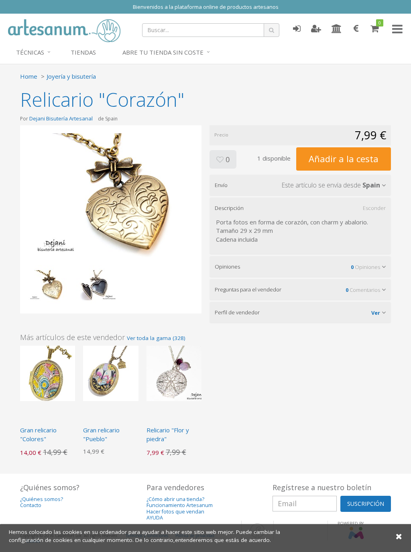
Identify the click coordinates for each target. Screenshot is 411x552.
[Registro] (316, 29)
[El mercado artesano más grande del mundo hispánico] (64, 30)
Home (28, 76)
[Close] (399, 536)
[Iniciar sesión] (296, 29)
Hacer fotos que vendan (175, 511)
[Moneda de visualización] (356, 29)
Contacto (30, 505)
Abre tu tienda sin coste (162, 52)
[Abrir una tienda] (336, 29)
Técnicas (30, 52)
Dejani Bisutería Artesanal (61, 118)
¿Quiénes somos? (41, 499)
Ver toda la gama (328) (156, 338)
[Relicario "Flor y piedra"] (173, 373)
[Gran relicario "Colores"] (47, 373)
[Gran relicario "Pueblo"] (110, 373)
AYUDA (154, 517)
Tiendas (83, 52)
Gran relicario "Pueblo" (101, 434)
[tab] (300, 185)
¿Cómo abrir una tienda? (175, 499)
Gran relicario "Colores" (38, 434)
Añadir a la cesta (343, 159)
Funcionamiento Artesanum (179, 505)
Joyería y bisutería (71, 76)
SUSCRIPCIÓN (365, 503)
